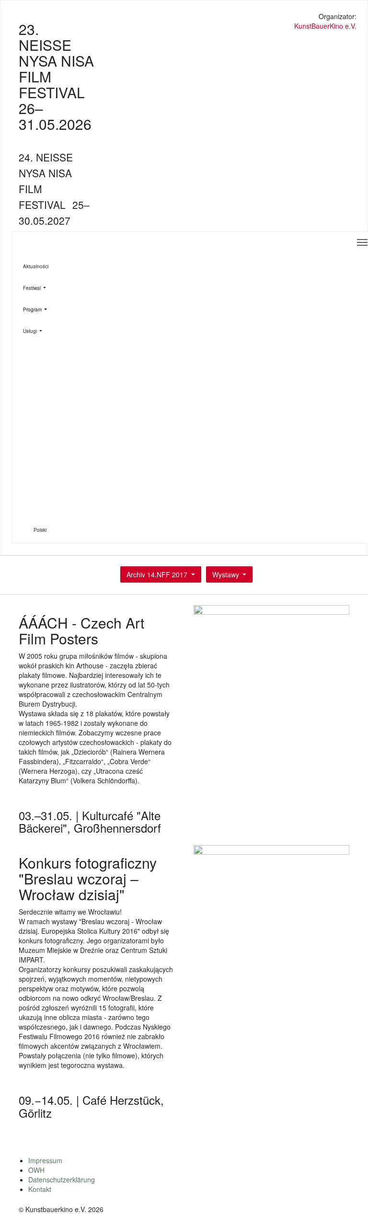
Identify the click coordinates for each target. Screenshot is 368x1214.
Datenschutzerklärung (61, 1179)
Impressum (45, 1160)
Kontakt (39, 1189)
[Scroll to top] (348, 1194)
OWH (36, 1170)
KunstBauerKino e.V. (325, 26)
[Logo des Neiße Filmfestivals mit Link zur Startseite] (184, 17)
